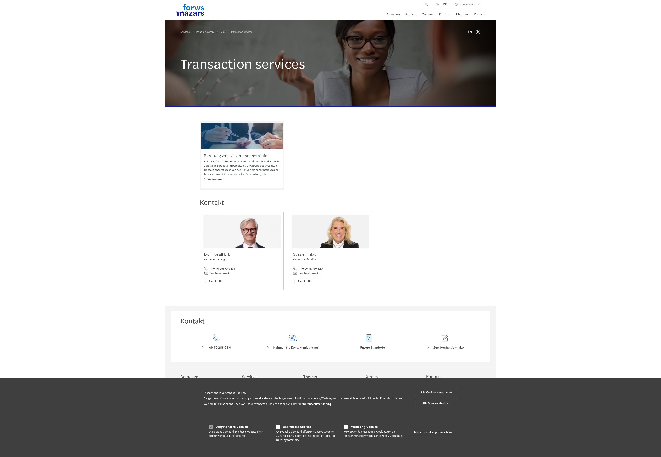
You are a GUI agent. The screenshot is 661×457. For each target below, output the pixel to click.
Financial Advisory (204, 31)
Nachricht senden (221, 273)
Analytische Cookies (297, 426)
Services (411, 14)
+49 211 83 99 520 (311, 268)
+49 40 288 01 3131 (222, 268)
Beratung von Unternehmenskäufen (237, 155)
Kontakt (479, 14)
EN (437, 4)
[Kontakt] (216, 341)
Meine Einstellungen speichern (433, 432)
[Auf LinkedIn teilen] (470, 32)
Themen (428, 14)
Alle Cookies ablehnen (436, 403)
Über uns (462, 14)
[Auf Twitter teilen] (478, 32)
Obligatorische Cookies (232, 426)
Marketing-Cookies (364, 426)
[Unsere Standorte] (368, 341)
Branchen (393, 14)
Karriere (444, 14)
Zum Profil (215, 281)
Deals (222, 31)
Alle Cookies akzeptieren (436, 392)
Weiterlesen (215, 179)
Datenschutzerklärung (317, 404)
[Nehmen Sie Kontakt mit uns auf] (292, 341)
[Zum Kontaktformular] (445, 341)
